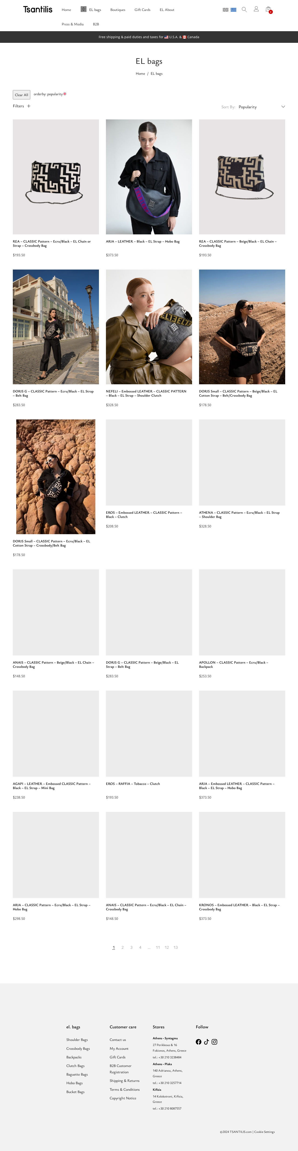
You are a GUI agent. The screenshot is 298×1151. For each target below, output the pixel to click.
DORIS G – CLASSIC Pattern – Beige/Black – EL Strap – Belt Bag (142, 664)
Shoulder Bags (77, 1039)
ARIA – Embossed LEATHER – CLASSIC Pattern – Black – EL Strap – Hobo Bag (236, 785)
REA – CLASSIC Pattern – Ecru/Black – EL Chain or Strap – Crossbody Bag (52, 243)
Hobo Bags (74, 1082)
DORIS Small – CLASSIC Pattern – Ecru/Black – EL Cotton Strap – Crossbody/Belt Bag (51, 543)
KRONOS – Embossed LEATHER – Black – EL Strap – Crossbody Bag (239, 906)
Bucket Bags (75, 1091)
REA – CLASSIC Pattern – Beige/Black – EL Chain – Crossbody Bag (238, 243)
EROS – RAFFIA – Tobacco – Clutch (133, 783)
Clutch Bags (75, 1065)
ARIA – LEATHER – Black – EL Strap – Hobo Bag (142, 241)
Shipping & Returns (124, 1080)
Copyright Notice (123, 1097)
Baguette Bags (77, 1074)
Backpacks (73, 1057)
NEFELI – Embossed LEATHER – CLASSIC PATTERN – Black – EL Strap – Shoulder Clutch (146, 393)
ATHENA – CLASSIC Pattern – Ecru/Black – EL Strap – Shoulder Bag (239, 514)
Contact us (118, 1039)
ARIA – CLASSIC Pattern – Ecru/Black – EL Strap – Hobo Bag (51, 906)
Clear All (21, 94)
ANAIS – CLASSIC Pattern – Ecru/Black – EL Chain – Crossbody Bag (146, 906)
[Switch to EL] (233, 9)
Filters (19, 105)
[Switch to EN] (225, 9)
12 (167, 947)
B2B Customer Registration (121, 1068)
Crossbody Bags (78, 1048)
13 (175, 947)
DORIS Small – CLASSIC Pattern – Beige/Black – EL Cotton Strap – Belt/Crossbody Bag (238, 393)
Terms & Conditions (125, 1089)
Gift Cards (117, 1057)
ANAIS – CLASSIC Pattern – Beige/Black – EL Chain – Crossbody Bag (53, 664)
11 (158, 947)
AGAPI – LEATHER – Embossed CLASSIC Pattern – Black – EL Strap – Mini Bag (52, 785)
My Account (119, 1048)
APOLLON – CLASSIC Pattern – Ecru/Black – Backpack (233, 664)
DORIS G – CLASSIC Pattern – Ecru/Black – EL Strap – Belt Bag (53, 393)
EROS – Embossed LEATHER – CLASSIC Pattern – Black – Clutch (144, 514)
